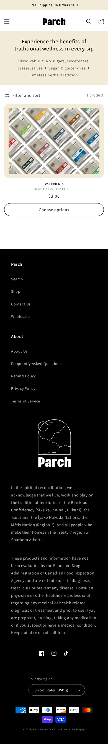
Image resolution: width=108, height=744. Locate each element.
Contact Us (21, 304)
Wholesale (20, 316)
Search (17, 278)
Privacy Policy (23, 388)
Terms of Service (25, 401)
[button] (7, 21)
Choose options (54, 209)
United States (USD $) (51, 690)
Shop (15, 291)
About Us (19, 351)
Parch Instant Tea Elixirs (47, 729)
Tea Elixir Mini (54, 184)
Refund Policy (23, 376)
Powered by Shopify (73, 729)
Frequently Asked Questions (36, 363)
